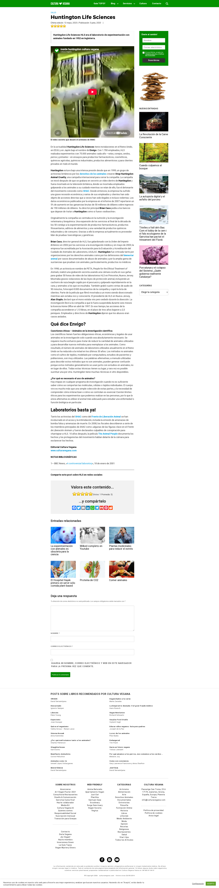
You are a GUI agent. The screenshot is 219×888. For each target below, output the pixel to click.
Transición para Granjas (65, 819)
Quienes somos (65, 811)
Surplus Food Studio (119, 720)
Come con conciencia (119, 761)
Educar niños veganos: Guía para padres (127, 726)
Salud (53, 13)
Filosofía (124, 805)
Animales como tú (59, 761)
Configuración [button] (198, 884)
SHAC (86, 191)
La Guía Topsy (65, 845)
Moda (124, 821)
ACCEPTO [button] (210, 884)
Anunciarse (65, 789)
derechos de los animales (93, 173)
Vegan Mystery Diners (65, 848)
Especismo (55, 720)
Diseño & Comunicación (65, 797)
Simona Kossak (57, 733)
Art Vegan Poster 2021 (65, 792)
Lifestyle (124, 816)
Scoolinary (95, 803)
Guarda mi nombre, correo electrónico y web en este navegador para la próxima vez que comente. (91, 665)
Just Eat (95, 795)
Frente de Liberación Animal (106, 416)
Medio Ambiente (124, 819)
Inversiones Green (65, 842)
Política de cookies (153, 813)
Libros (124, 813)
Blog (113, 3)
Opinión (124, 824)
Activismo (124, 789)
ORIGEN (54, 699)
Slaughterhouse (58, 747)
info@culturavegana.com (153, 800)
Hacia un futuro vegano (120, 747)
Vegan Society (95, 808)
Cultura (143, 3)
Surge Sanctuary (95, 805)
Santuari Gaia (95, 800)
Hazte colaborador (65, 803)
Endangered (115, 740)
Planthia (95, 797)
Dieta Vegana (65, 834)
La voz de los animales (120, 733)
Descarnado (56, 706)
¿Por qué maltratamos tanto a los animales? (71, 740)
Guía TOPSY (99, 3)
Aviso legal (154, 816)
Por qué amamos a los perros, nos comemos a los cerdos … (136, 754)
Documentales (124, 800)
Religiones (124, 829)
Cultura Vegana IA (65, 808)
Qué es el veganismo (60, 726)
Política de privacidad (154, 810)
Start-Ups (124, 837)
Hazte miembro (65, 840)
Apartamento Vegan (94, 792)
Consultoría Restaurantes (65, 795)
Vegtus (95, 811)
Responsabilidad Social (65, 813)
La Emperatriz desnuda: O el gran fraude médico (131, 706)
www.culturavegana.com (64, 450)
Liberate (54, 713)
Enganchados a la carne (120, 699)
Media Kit (65, 805)
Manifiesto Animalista (60, 754)
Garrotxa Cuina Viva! (65, 800)
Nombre (55, 633)
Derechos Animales (124, 797)
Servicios (127, 3)
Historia (124, 811)
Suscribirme (153, 60)
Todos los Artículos (124, 840)
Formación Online (124, 808)
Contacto (156, 3)
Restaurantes (124, 832)
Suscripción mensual (65, 816)
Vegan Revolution (117, 713)
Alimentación (124, 792)
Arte (124, 795)
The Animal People (108, 433)
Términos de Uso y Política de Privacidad (154, 54)
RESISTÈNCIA (57, 768)
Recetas (124, 827)
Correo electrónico (62, 646)
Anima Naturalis (94, 789)
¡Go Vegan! (65, 837)
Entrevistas (124, 803)
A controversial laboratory (79, 463)
